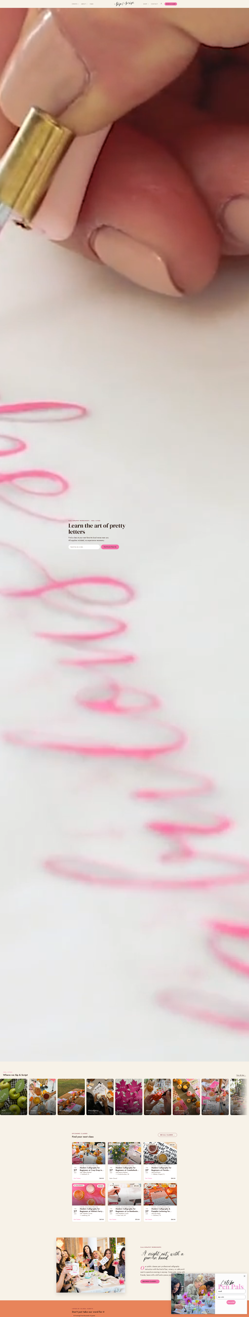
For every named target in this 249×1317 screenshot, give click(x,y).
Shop (145, 4)
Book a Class (170, 4)
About (83, 4)
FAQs (91, 4)
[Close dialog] (244, 1276)
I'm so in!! (231, 1302)
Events (74, 4)
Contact (154, 4)
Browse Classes (150, 1281)
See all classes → (167, 1135)
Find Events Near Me (110, 547)
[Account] (161, 4)
